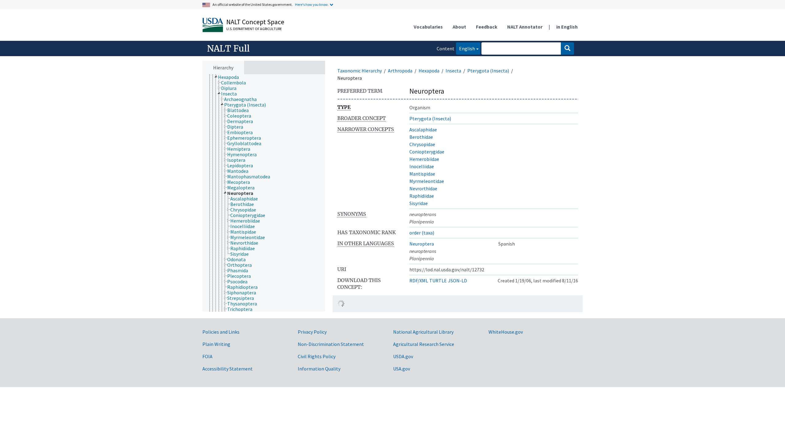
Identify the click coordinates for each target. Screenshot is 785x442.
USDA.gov (403, 356)
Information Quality (319, 369)
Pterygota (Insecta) (488, 71)
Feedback (486, 27)
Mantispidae (422, 174)
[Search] (567, 48)
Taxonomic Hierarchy (359, 71)
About (459, 27)
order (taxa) (421, 233)
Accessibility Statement (227, 369)
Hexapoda (429, 71)
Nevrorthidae (423, 188)
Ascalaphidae (423, 129)
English (465, 48)
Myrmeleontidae (426, 181)
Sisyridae (418, 203)
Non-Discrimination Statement (331, 344)
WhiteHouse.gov (505, 332)
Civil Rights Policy (316, 356)
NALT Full (228, 48)
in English (567, 27)
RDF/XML (418, 280)
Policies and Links (220, 332)
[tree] (263, 193)
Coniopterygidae (426, 152)
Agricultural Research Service (423, 344)
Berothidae (421, 137)
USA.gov (401, 369)
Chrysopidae (422, 144)
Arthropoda (400, 71)
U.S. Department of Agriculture (254, 28)
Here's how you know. (312, 4)
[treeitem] (231, 77)
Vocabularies (428, 27)
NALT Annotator (524, 27)
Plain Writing (216, 344)
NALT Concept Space (255, 21)
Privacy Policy (312, 332)
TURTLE (438, 280)
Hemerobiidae (424, 159)
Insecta (453, 71)
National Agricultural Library (423, 332)
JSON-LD (457, 280)
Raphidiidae (421, 196)
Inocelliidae (421, 166)
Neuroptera (421, 244)
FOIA (207, 356)
